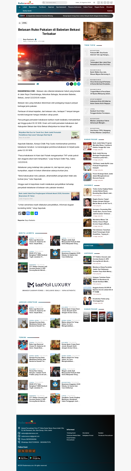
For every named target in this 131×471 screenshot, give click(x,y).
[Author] (20, 40)
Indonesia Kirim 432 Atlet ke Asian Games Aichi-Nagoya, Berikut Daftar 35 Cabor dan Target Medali (100, 102)
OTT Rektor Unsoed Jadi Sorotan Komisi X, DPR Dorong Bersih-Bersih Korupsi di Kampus (38, 268)
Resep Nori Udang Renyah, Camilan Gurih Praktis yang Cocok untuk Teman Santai (38, 373)
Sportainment (61, 7)
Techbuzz (42, 7)
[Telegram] (111, 2)
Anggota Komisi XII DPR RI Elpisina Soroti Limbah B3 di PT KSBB (103, 290)
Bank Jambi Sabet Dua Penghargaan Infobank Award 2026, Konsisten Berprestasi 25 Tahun (44, 194)
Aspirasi (51, 7)
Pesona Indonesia (74, 7)
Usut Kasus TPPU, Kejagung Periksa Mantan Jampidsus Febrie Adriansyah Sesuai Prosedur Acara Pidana (100, 132)
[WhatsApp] (75, 84)
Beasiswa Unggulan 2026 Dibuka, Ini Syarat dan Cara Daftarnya (71, 255)
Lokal (25, 7)
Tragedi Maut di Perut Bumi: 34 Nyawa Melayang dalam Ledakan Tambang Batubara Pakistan (100, 93)
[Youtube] (108, 2)
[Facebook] (98, 2)
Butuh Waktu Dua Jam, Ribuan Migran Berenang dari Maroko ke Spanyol (101, 73)
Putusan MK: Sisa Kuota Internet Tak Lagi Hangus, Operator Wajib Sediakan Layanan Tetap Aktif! (99, 54)
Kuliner (110, 11)
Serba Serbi (27, 11)
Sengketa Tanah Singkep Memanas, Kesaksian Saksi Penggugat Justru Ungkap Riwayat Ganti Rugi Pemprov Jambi (71, 399)
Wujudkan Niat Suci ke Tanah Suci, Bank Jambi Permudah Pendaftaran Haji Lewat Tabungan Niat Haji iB (40, 133)
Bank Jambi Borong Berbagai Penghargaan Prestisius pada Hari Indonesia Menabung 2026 (94, 316)
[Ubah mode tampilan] (94, 2)
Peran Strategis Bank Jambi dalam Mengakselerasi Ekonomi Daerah (103, 176)
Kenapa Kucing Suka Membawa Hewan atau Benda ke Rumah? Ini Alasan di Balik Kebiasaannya (37, 324)
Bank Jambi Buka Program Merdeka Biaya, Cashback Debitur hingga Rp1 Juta (102, 145)
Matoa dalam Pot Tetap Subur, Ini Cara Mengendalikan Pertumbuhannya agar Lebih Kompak (70, 324)
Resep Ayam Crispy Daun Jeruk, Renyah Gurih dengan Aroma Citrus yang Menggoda (88, 16)
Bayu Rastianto (28, 39)
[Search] (44, 2)
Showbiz (109, 7)
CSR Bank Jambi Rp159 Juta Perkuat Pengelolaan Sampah (103, 166)
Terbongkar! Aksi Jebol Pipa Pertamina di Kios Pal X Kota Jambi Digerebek (100, 63)
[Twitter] (101, 2)
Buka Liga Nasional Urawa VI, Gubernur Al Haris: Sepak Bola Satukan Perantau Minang (37, 242)
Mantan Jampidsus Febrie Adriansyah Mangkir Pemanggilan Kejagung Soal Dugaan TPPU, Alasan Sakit (100, 122)
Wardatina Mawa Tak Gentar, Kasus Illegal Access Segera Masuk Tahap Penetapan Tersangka (101, 224)
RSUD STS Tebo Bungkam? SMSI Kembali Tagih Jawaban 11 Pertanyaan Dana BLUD (38, 255)
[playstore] (35, 459)
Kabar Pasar (88, 7)
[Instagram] (104, 2)
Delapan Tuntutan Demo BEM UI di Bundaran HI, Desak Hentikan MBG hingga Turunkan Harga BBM (101, 281)
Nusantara (33, 7)
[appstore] (23, 459)
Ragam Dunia (99, 7)
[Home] (19, 7)
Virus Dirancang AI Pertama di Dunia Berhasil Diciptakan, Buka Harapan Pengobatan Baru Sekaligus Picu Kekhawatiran (100, 83)
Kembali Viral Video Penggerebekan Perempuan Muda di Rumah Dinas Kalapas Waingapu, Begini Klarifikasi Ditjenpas (100, 112)
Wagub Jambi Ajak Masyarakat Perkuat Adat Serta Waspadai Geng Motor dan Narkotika (71, 242)
